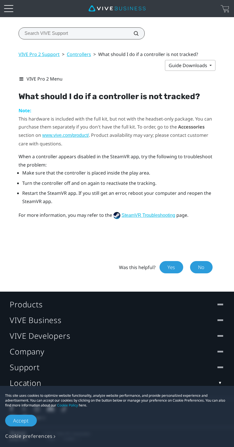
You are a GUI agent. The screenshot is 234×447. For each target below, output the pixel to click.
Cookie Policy (67, 405)
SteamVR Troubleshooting (148, 215)
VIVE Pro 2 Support (39, 54)
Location (25, 383)
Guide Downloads (188, 65)
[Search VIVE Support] (133, 33)
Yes (171, 267)
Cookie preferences (29, 436)
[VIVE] (117, 8)
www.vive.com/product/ (65, 135)
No (201, 267)
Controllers (79, 54)
